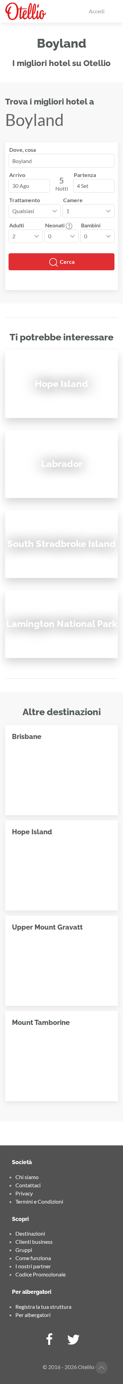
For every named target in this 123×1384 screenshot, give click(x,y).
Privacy (24, 1193)
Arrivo (17, 175)
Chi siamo (27, 1177)
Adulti (16, 225)
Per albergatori (33, 1314)
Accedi (97, 11)
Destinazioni (30, 1233)
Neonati (55, 225)
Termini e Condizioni (39, 1201)
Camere (73, 200)
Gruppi (23, 1249)
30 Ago (20, 185)
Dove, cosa (22, 149)
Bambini (90, 225)
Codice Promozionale (40, 1274)
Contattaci (28, 1185)
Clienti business (34, 1241)
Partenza (85, 175)
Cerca (66, 261)
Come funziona (33, 1258)
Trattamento (24, 200)
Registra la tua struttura (43, 1306)
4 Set (82, 185)
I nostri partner (33, 1266)
